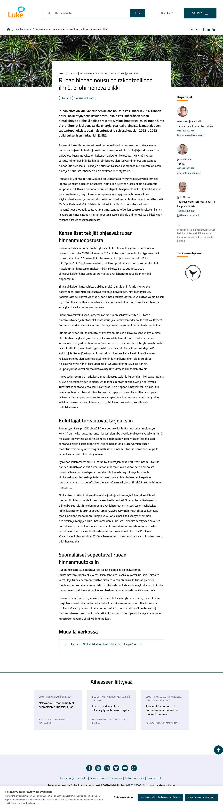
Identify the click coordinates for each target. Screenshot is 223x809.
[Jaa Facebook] (203, 30)
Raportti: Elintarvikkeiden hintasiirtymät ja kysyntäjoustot (107, 644)
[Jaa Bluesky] (214, 30)
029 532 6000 (133, 785)
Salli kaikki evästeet (201, 797)
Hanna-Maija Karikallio (189, 121)
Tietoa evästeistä (134, 778)
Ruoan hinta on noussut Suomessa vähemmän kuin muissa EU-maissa (162, 710)
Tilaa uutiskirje (66, 778)
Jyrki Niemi (183, 197)
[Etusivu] (9, 29)
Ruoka (65, 98)
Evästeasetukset (156, 778)
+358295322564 (186, 131)
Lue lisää (30, 803)
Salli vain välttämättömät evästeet (160, 797)
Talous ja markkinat (84, 98)
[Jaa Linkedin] (209, 30)
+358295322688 (185, 168)
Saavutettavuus (98, 778)
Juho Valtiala (184, 159)
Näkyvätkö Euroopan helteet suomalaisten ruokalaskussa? (56, 705)
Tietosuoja (116, 778)
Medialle (82, 778)
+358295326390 (186, 211)
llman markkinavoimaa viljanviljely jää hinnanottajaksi (110, 708)
